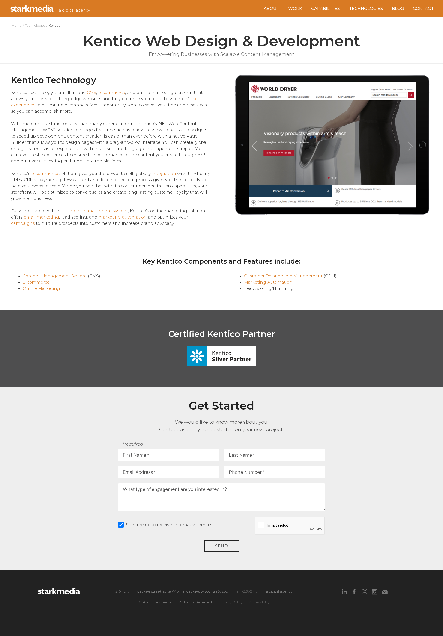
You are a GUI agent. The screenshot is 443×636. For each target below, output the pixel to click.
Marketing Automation (268, 282)
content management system (96, 210)
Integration (164, 173)
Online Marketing (41, 288)
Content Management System (55, 276)
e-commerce (111, 92)
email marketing (41, 217)
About (271, 8)
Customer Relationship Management (283, 276)
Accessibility (259, 602)
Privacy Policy (230, 602)
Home (16, 25)
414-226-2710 (247, 591)
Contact (423, 8)
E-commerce (36, 282)
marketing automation (123, 217)
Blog (398, 8)
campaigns (23, 223)
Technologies (35, 25)
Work (295, 8)
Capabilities (325, 8)
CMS (91, 92)
